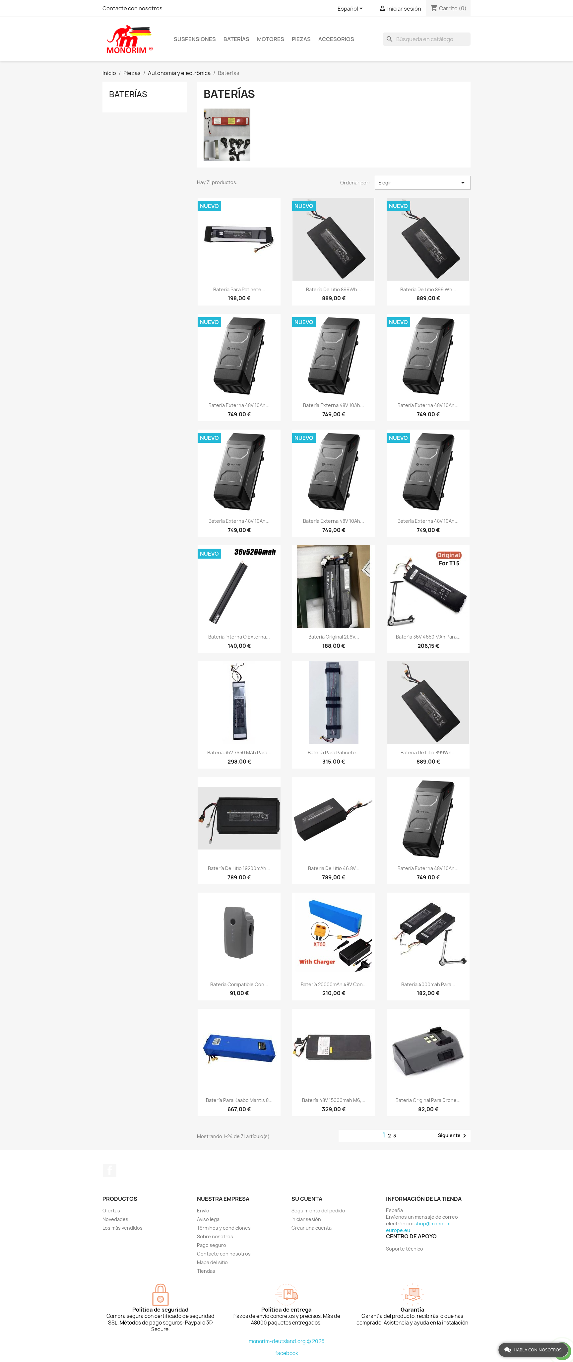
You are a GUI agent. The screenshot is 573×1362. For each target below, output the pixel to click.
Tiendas (206, 1271)
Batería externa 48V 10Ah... (239, 405)
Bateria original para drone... (428, 1100)
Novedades (115, 1219)
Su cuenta (306, 1198)
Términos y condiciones (224, 1228)
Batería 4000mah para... (428, 984)
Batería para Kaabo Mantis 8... (239, 1100)
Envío (203, 1210)
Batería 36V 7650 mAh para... (239, 752)
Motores (270, 39)
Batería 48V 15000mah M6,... (333, 1100)
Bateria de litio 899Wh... (428, 752)
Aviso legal (209, 1219)
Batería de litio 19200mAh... (239, 868)
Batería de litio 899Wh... (333, 289)
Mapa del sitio (212, 1262)
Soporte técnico (404, 1249)
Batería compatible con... (239, 984)
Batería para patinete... (239, 289)
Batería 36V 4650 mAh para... (428, 637)
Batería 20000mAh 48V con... (334, 984)
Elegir (422, 183)
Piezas (301, 39)
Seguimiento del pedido (318, 1210)
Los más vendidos (122, 1228)
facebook (286, 1353)
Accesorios (336, 39)
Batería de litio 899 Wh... (428, 289)
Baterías (236, 39)
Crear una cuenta (311, 1228)
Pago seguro (211, 1245)
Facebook (109, 1170)
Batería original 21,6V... (333, 637)
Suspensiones (195, 39)
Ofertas (111, 1210)
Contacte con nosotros (132, 8)
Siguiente (453, 1136)
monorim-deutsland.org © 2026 (287, 1341)
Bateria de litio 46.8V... (333, 868)
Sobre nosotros (215, 1236)
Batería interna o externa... (239, 637)
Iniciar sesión (306, 1219)
